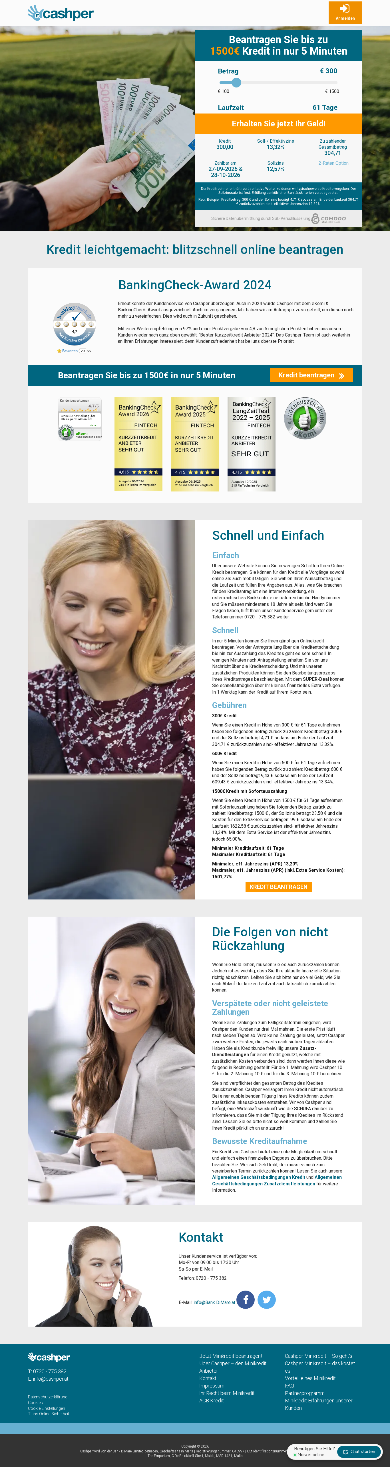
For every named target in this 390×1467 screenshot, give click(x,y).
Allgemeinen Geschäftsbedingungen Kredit (258, 1177)
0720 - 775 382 (50, 1371)
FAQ (289, 1386)
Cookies (35, 1402)
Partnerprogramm (305, 1393)
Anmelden (345, 18)
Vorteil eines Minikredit (310, 1378)
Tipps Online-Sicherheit (48, 1414)
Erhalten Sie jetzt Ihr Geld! (278, 123)
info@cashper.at (51, 1379)
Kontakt (207, 1378)
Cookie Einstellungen (46, 1408)
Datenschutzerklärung (47, 1397)
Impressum (211, 1386)
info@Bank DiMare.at (214, 1302)
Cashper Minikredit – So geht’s (318, 1356)
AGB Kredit (211, 1401)
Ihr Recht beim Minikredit (227, 1393)
